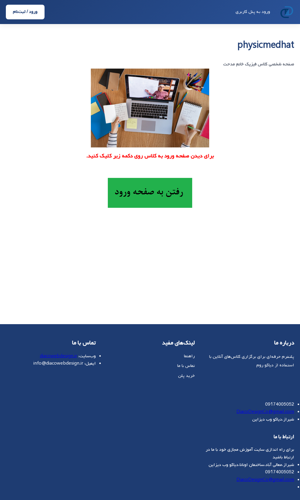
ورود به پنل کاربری (253, 11)
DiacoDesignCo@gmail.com (265, 411)
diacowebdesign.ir (58, 356)
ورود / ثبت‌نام (25, 11)
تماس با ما (186, 365)
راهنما (189, 356)
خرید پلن (186, 375)
